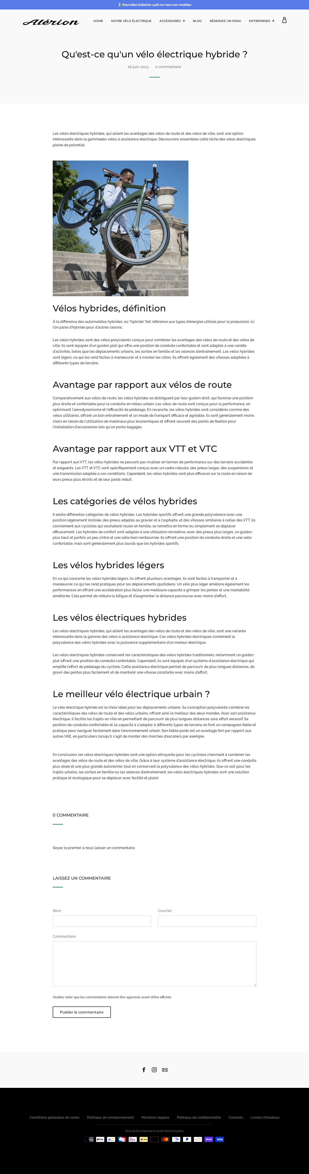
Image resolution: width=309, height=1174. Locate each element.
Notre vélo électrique (131, 21)
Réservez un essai (225, 21)
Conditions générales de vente (54, 1117)
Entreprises (260, 21)
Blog (197, 21)
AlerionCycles (173, 1131)
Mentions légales (155, 1117)
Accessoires (170, 21)
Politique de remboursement (110, 1117)
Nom (57, 911)
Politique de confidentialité (199, 1117)
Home (98, 21)
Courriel (165, 911)
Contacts (236, 1117)
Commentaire (64, 936)
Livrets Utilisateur (265, 1117)
